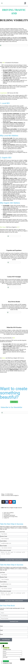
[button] (25, 3)
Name (1, 626)
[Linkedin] (14, 502)
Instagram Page (7, 663)
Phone (1, 634)
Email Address (3, 541)
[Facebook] (7, 502)
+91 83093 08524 (9, 494)
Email (1, 630)
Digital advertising (13, 369)
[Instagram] (3, 502)
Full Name (2, 531)
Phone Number (3, 545)
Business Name (3, 536)
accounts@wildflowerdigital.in (12, 495)
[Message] (11, 659)
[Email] (12, 655)
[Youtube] (10, 502)
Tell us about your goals (5, 550)
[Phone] (12, 653)
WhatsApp (6, 661)
